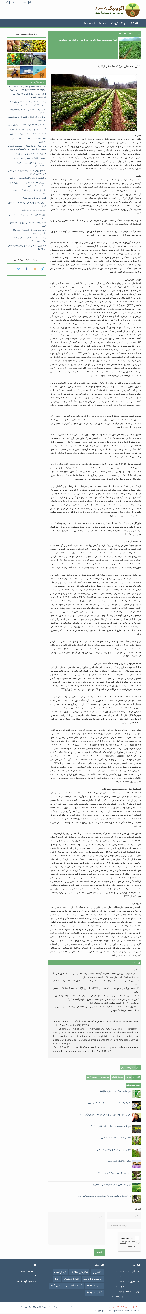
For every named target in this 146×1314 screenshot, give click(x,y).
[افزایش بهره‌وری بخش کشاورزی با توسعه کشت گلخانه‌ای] (26, 59)
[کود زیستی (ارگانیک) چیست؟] (39, 59)
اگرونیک (134, 23)
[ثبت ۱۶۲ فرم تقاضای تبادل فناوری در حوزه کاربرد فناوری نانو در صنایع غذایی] (39, 72)
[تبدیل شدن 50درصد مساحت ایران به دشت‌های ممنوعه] (26, 72)
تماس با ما (89, 23)
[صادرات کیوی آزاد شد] (13, 46)
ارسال (99, 1252)
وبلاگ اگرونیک (118, 23)
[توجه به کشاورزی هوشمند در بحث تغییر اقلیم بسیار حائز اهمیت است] (26, 46)
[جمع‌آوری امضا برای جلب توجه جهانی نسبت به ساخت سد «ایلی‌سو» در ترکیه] (13, 72)
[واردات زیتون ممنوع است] (39, 46)
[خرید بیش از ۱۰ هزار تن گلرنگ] (13, 59)
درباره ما (103, 23)
